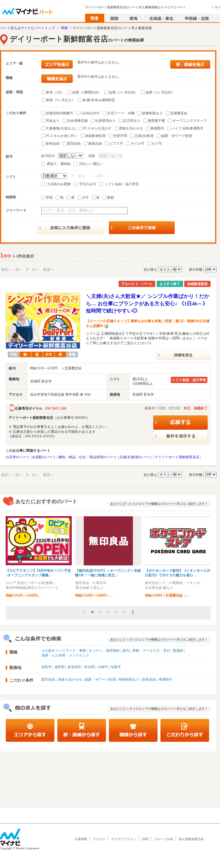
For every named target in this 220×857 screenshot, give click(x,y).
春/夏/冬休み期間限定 (98, 100)
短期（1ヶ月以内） (123, 92)
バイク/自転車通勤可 (187, 128)
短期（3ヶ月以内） (160, 92)
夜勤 (110, 198)
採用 (145, 839)
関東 (64, 28)
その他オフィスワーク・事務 (63, 651)
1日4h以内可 (90, 113)
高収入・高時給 (59, 164)
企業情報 (80, 839)
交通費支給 (178, 113)
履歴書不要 (156, 121)
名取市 (46, 667)
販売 (126, 651)
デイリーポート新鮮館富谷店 (177, 457)
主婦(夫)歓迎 (144, 136)
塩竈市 (116, 667)
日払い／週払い (91, 164)
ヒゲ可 (157, 143)
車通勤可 (157, 128)
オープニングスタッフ (189, 121)
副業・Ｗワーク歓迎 (176, 136)
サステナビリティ (123, 839)
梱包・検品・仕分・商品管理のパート (87, 457)
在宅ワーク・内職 (121, 113)
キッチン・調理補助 (104, 651)
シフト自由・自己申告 (122, 184)
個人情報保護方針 (191, 839)
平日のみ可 (87, 184)
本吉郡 (89, 667)
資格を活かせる (131, 128)
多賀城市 (74, 667)
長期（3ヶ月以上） (60, 100)
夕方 (85, 198)
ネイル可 (137, 143)
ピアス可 (116, 143)
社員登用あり (105, 121)
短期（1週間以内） (86, 92)
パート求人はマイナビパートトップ (27, 28)
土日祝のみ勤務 (59, 184)
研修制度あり (152, 113)
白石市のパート (18, 457)
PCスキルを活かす (97, 128)
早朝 (49, 198)
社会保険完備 (77, 121)
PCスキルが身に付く (62, 136)
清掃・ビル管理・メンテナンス (65, 655)
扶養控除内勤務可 (59, 113)
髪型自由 (74, 143)
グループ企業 (163, 839)
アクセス (99, 839)
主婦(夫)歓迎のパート (135, 457)
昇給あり (53, 121)
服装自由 (95, 143)
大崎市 (102, 667)
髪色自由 (53, 143)
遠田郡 (59, 667)
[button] (83, 612)
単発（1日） (55, 92)
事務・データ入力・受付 (151, 651)
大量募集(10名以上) (61, 128)
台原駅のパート (44, 457)
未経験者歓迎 (95, 136)
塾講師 (178, 651)
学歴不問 (120, 136)
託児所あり (131, 121)
